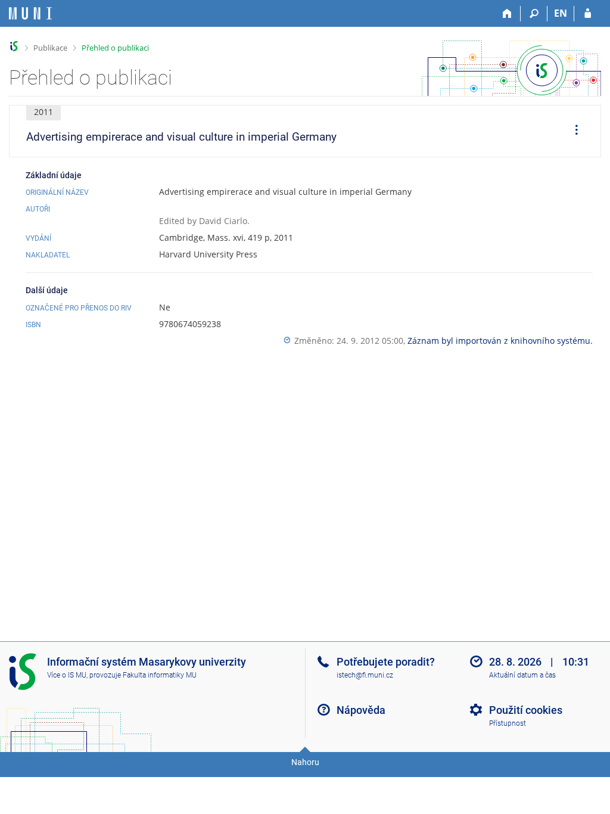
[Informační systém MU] (14, 46)
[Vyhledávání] (534, 13)
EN (560, 13)
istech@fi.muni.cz (365, 675)
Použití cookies (525, 710)
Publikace (50, 47)
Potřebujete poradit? (386, 661)
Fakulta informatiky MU (160, 675)
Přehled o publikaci (115, 47)
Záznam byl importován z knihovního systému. (500, 340)
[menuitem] (572, 131)
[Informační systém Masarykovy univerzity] (30, 13)
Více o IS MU (66, 675)
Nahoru (305, 762)
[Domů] (507, 13)
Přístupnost (507, 723)
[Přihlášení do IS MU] (587, 13)
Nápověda (361, 710)
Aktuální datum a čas (522, 675)
